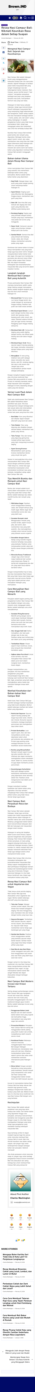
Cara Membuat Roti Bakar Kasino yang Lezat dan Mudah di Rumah (16, 1317)
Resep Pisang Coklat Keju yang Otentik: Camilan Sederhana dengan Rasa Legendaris (17, 1332)
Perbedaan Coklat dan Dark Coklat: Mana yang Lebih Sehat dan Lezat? (17, 1286)
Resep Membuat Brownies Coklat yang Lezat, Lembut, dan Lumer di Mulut (17, 1271)
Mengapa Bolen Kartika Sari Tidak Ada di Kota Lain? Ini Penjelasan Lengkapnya (15, 1257)
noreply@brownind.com (22, 1202)
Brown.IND (17, 6)
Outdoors (4, 25)
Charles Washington (6, 38)
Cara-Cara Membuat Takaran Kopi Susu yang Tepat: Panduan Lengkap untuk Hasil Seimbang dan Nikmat (17, 1302)
